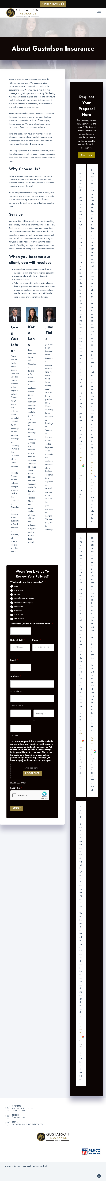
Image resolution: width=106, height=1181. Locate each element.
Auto (16, 586)
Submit (17, 807)
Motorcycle (18, 606)
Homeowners (19, 590)
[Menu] (99, 13)
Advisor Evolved (40, 1166)
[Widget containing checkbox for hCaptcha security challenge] (29, 795)
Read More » (81, 457)
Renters (17, 594)
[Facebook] (99, 1176)
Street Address (16, 691)
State (35, 721)
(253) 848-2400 (18, 1117)
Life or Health (19, 619)
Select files (32, 773)
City (12, 720)
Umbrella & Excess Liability (24, 598)
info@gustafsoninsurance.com (27, 1124)
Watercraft (18, 610)
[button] (86, 155)
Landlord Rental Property (23, 602)
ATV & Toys (18, 615)
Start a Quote (51, 3)
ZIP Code (14, 735)
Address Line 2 (16, 705)
